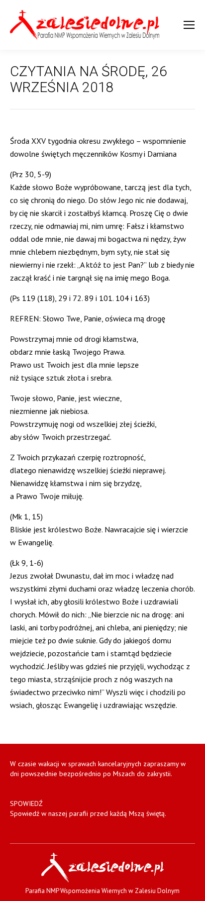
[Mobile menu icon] (189, 25)
